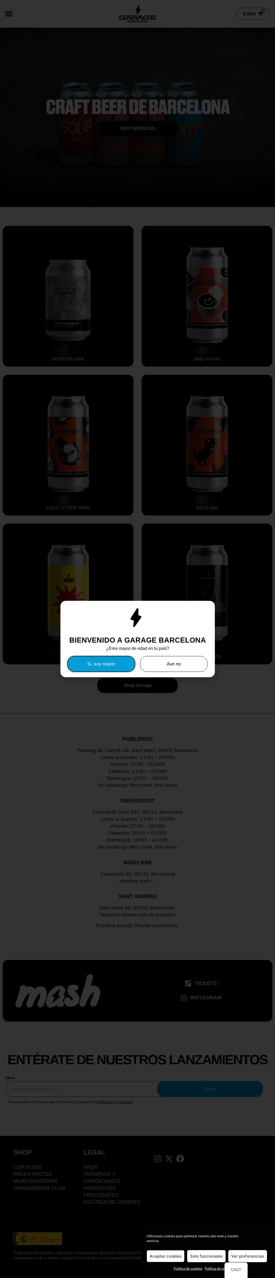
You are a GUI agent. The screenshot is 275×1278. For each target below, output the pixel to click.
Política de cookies (188, 1268)
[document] (137, 639)
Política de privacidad (221, 1268)
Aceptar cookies (166, 1256)
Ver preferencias (247, 1256)
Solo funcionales (206, 1256)
